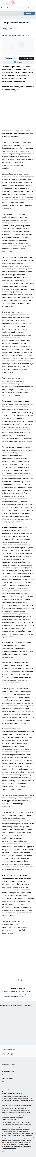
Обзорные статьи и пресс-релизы (11, 1081)
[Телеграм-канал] (18, 62)
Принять (29, 13)
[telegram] (21, 980)
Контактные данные (7, 1078)
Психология (22, 8)
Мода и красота (12, 8)
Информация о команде (8, 1064)
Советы (3, 8)
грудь (5, 29)
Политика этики (6, 1068)
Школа (30, 8)
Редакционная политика (8, 1071)
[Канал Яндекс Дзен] (26, 58)
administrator (23, 35)
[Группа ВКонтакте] (10, 58)
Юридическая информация (9, 1075)
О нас (3, 1061)
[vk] (15, 980)
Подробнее (13, 1119)
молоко (13, 29)
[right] (34, 8)
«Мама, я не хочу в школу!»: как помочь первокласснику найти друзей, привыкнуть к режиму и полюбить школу (17, 994)
